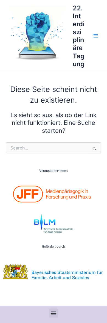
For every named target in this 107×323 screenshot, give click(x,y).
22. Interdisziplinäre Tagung (79, 36)
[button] (53, 313)
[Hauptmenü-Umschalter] (96, 36)
